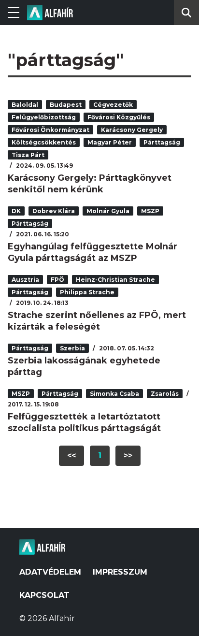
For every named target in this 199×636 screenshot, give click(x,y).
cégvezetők (113, 104)
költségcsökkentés (44, 142)
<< (71, 455)
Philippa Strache (87, 292)
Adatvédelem (50, 572)
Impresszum (120, 572)
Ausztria (25, 279)
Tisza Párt (28, 155)
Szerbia (72, 348)
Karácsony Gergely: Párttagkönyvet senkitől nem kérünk (89, 184)
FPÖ (57, 279)
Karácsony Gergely (132, 129)
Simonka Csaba (114, 393)
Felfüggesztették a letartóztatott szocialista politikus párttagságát (84, 422)
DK (16, 211)
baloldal (25, 104)
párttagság (161, 142)
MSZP (150, 211)
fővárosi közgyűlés (118, 117)
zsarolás (165, 393)
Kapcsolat (44, 595)
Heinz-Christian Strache (115, 279)
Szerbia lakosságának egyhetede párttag (84, 366)
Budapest (66, 104)
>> (128, 455)
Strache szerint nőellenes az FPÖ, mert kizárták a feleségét (97, 321)
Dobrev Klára (53, 211)
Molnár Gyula (107, 211)
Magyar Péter (109, 142)
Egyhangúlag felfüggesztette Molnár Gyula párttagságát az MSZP (92, 252)
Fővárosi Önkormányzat (50, 129)
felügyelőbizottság (44, 117)
